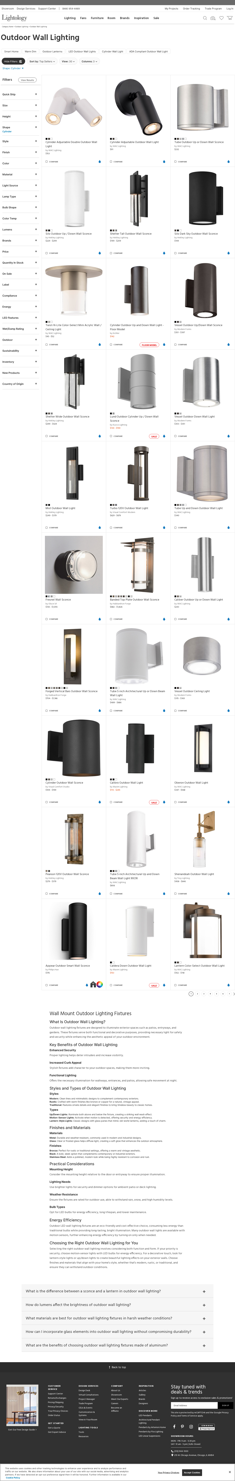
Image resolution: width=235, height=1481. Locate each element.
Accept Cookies (192, 1472)
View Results (27, 80)
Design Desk (84, 1390)
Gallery (142, 1395)
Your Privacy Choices (58, 1411)
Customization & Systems (87, 1413)
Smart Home (11, 51)
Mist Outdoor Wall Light (60, 508)
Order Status (54, 1415)
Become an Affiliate (116, 1409)
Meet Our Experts (119, 1399)
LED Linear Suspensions (149, 1436)
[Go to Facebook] (175, 1426)
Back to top (119, 1367)
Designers (143, 1403)
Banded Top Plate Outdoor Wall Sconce (134, 599)
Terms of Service (189, 1416)
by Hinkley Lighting (55, 238)
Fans (83, 18)
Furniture (97, 18)
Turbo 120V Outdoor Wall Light (129, 508)
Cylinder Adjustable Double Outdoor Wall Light (71, 144)
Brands (124, 18)
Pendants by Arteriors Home (152, 1427)
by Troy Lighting (182, 878)
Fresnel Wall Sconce (58, 599)
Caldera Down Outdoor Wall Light (130, 966)
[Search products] (205, 18)
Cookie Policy (13, 1477)
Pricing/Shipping (55, 1402)
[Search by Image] (213, 18)
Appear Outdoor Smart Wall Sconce (68, 966)
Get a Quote (54, 1428)
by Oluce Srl (51, 604)
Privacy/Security (56, 1407)
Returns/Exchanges (57, 1398)
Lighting (70, 18)
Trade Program (213, 8)
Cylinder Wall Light (112, 51)
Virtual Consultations (88, 1395)
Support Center (47, 8)
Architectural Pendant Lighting (149, 1421)
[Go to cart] (230, 17)
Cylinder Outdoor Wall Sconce (64, 783)
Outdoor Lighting (21, 26)
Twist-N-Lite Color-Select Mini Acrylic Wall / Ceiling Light (73, 327)
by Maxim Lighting (118, 787)
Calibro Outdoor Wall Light (126, 783)
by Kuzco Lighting (118, 425)
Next (234, 993)
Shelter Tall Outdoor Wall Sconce (131, 234)
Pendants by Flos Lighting (151, 1432)
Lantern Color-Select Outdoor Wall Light (199, 966)
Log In (230, 8)
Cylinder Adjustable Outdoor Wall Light (134, 142)
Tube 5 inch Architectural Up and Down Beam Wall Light (134, 876)
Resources (83, 1436)
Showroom (8, 8)
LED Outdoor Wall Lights (82, 51)
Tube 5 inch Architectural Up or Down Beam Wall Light (137, 693)
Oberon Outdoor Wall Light (191, 783)
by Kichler (114, 333)
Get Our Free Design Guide (21, 1430)
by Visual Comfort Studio (58, 787)
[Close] (229, 1472)
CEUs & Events (85, 1408)
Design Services (26, 8)
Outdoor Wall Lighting (38, 26)
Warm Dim (30, 51)
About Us (115, 1390)
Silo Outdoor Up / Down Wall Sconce (69, 234)
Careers (114, 1403)
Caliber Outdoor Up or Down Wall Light (198, 599)
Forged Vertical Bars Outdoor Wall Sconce (72, 691)
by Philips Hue (52, 970)
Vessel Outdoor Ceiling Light (192, 691)
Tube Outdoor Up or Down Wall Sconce (199, 142)
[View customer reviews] (206, 1427)
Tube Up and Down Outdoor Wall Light (198, 508)
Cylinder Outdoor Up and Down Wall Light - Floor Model (137, 327)
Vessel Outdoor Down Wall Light (194, 416)
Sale (156, 18)
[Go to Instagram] (191, 1426)
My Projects (171, 8)
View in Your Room (88, 1420)
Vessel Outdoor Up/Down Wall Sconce (198, 325)
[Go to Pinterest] (183, 1426)
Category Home (7, 26)
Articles (142, 1390)
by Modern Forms (182, 329)
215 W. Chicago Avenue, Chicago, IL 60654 (194, 1455)
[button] (14, 68)
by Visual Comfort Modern (122, 512)
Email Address (180, 1405)
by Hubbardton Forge (120, 604)
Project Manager (87, 1399)
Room (111, 18)
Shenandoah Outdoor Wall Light (194, 874)
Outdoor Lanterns (52, 51)
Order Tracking (191, 8)
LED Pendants (145, 1415)
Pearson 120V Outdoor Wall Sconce (67, 874)
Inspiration (141, 18)
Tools (81, 1432)
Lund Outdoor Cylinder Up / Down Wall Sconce (134, 418)
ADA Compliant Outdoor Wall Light (148, 51)
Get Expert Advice (57, 1432)
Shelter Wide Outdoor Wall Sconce (67, 416)
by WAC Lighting (53, 150)
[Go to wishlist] (222, 18)
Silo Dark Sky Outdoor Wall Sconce (196, 234)
